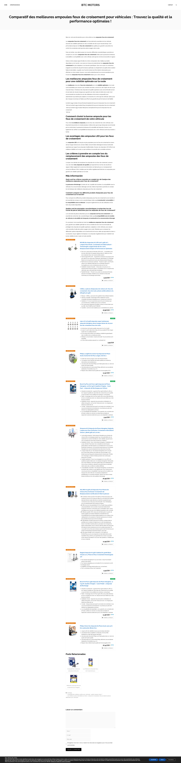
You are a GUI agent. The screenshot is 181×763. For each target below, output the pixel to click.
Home (5, 5)
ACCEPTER (153, 759)
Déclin (162, 759)
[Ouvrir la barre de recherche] (176, 5)
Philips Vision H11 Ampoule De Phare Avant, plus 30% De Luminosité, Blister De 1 (96, 627)
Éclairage (69, 692)
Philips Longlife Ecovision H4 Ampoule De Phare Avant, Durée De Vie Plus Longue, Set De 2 (95, 354)
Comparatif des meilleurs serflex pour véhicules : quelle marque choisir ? (84, 694)
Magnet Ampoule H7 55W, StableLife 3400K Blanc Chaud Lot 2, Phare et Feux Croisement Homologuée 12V (96, 554)
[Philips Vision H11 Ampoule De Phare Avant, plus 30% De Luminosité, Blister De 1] (73, 630)
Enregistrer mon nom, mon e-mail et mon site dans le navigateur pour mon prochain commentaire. (89, 744)
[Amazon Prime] (112, 277)
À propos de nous (15, 5)
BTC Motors (90, 5)
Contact (170, 5)
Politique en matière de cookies (58, 761)
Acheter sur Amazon (108, 280)
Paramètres (171, 759)
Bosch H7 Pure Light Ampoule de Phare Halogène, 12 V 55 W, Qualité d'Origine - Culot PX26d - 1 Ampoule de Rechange (96, 584)
